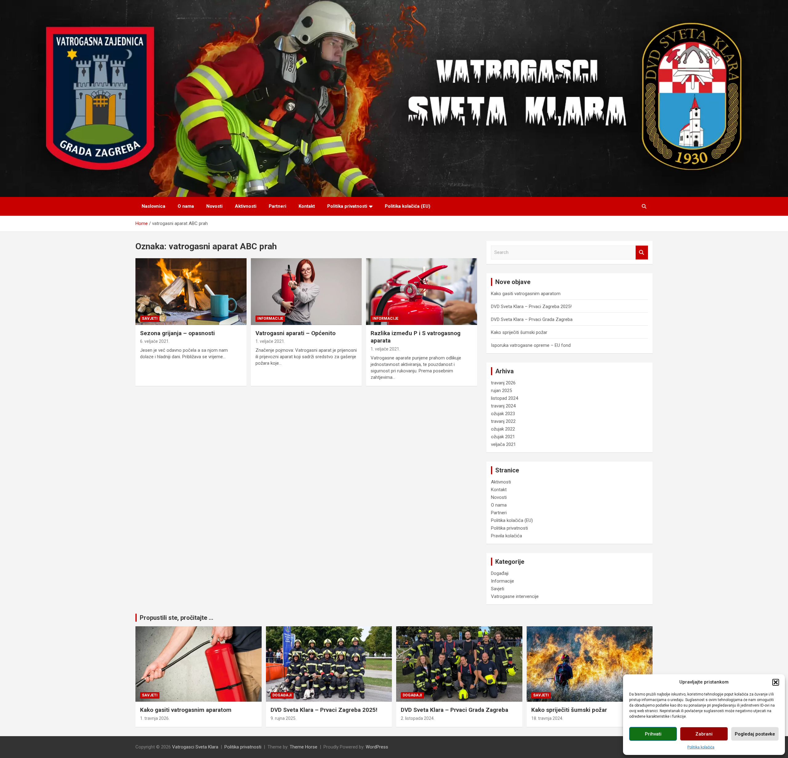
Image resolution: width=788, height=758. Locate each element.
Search (642, 252)
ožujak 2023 (503, 413)
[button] (776, 682)
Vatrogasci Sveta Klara (195, 747)
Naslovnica (153, 206)
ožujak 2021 (503, 436)
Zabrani (704, 734)
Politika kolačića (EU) (407, 206)
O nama (186, 206)
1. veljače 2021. (270, 341)
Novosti (214, 206)
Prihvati (653, 734)
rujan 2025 (501, 390)
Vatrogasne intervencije (515, 596)
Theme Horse (303, 747)
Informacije (270, 318)
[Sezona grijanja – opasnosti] (191, 291)
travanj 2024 (503, 406)
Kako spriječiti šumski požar (519, 332)
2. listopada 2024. (418, 718)
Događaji (500, 573)
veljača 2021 (503, 444)
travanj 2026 (503, 383)
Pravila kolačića (506, 536)
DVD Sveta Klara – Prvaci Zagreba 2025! (531, 306)
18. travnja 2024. (547, 718)
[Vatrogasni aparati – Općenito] (306, 291)
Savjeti (150, 318)
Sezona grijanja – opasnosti (177, 333)
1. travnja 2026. (155, 718)
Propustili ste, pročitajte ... (176, 617)
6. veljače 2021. (155, 341)
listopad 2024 (504, 398)
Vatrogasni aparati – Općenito (295, 333)
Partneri (277, 206)
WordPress (377, 747)
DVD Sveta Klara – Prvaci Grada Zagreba (532, 319)
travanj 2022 (503, 421)
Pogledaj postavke (755, 734)
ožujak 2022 (503, 429)
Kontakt (307, 206)
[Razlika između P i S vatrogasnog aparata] (421, 291)
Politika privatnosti (347, 206)
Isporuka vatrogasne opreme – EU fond (531, 345)
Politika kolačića (700, 747)
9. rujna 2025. (283, 718)
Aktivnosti (245, 206)
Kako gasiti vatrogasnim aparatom (526, 293)
